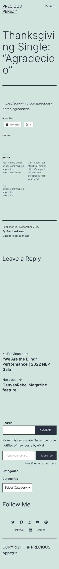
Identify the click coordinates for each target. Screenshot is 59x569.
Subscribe (46, 455)
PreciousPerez (15, 231)
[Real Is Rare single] (15, 167)
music (25, 235)
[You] (15, 190)
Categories (10, 478)
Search (7, 423)
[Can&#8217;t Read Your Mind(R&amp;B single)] (40, 171)
